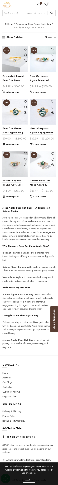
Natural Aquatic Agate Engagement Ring (41, 133)
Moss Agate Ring (43, 24)
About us (6, 377)
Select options (12, 92)
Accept (29, 479)
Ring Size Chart (9, 396)
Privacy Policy (8, 416)
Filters (48, 37)
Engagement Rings (24, 24)
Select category (34, 13)
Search (52, 13)
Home (10, 24)
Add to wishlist (25, 49)
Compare (25, 55)
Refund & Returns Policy (13, 420)
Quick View (25, 60)
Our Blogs (7, 382)
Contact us (7, 387)
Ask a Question (54, 319)
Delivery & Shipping (11, 411)
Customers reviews (11, 391)
